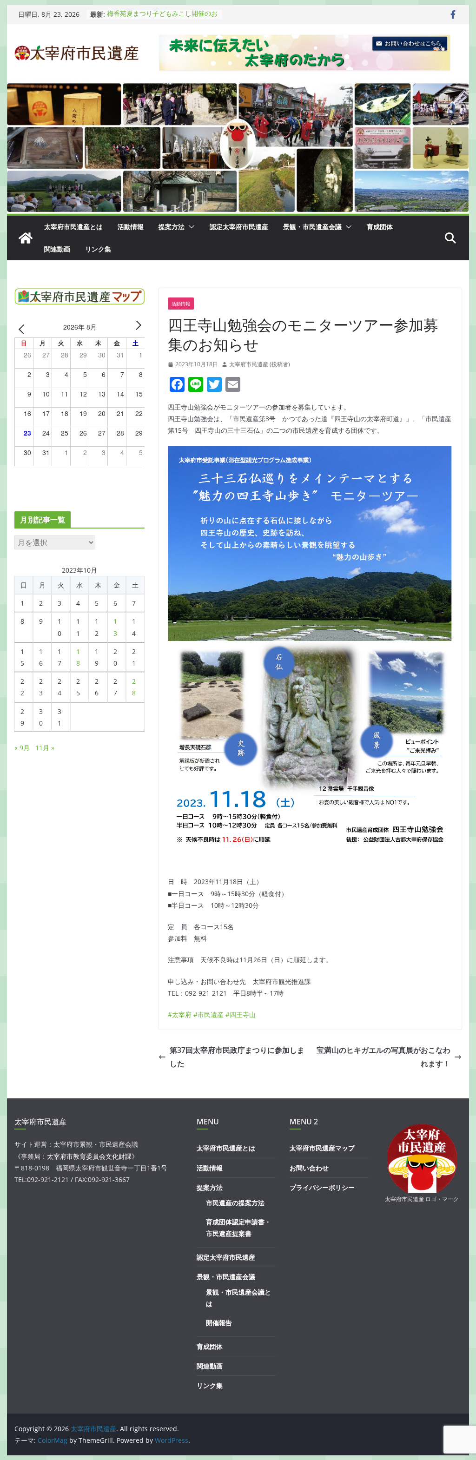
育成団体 (380, 226)
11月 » (44, 747)
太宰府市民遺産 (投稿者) (259, 364)
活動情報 (131, 226)
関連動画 (57, 248)
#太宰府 (180, 1014)
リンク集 (98, 248)
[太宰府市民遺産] (25, 238)
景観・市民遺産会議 (312, 226)
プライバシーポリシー (322, 1187)
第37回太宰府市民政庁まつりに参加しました (237, 1057)
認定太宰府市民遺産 (239, 226)
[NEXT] (136, 328)
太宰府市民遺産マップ (322, 1147)
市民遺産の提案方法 (235, 1202)
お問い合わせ (309, 1167)
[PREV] (23, 328)
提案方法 (172, 226)
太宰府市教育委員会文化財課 (89, 1156)
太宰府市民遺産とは (73, 226)
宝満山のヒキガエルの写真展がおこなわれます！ (383, 1057)
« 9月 (22, 747)
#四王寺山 (240, 1014)
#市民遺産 (208, 1014)
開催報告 (219, 1322)
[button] (190, 226)
